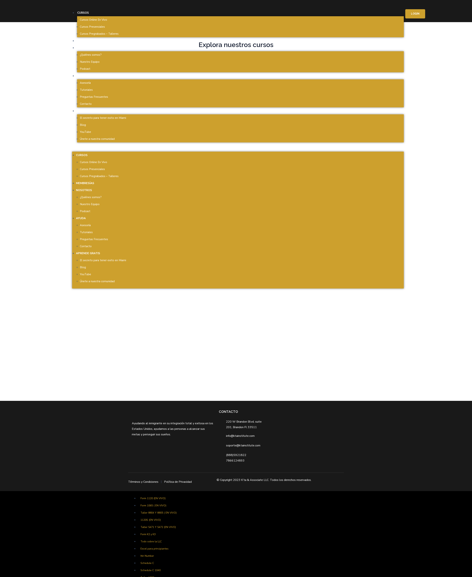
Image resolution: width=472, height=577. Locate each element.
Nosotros (85, 48)
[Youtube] (176, 448)
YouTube (85, 132)
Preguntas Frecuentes (94, 97)
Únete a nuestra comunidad (97, 139)
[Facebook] (161, 448)
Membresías (86, 41)
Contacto (86, 104)
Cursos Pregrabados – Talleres (99, 34)
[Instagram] (169, 448)
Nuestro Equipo (90, 62)
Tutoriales (86, 90)
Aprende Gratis (89, 111)
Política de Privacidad (178, 482)
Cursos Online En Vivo (93, 20)
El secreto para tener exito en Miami (103, 118)
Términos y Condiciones (143, 482)
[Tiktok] (183, 448)
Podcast (85, 69)
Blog (83, 125)
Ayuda (82, 76)
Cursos (83, 13)
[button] (238, 149)
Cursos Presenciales (92, 27)
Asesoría (85, 83)
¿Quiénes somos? (91, 55)
